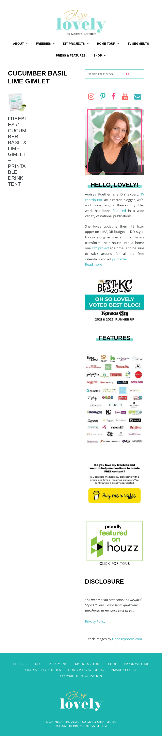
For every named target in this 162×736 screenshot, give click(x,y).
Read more (93, 264)
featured (120, 210)
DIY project (101, 248)
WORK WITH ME (136, 664)
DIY (37, 664)
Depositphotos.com (127, 639)
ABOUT (18, 43)
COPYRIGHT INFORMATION (81, 676)
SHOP (97, 55)
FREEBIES (43, 43)
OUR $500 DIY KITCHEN (43, 670)
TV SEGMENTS (138, 43)
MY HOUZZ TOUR (88, 664)
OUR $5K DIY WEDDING (86, 670)
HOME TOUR (106, 43)
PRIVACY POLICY (124, 670)
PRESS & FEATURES (71, 55)
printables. (120, 259)
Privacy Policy (95, 621)
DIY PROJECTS (74, 43)
